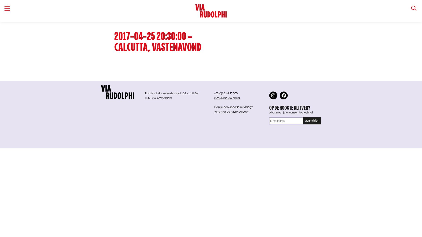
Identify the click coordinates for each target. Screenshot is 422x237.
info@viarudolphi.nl (227, 98)
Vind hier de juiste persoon (231, 111)
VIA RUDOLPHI (211, 11)
